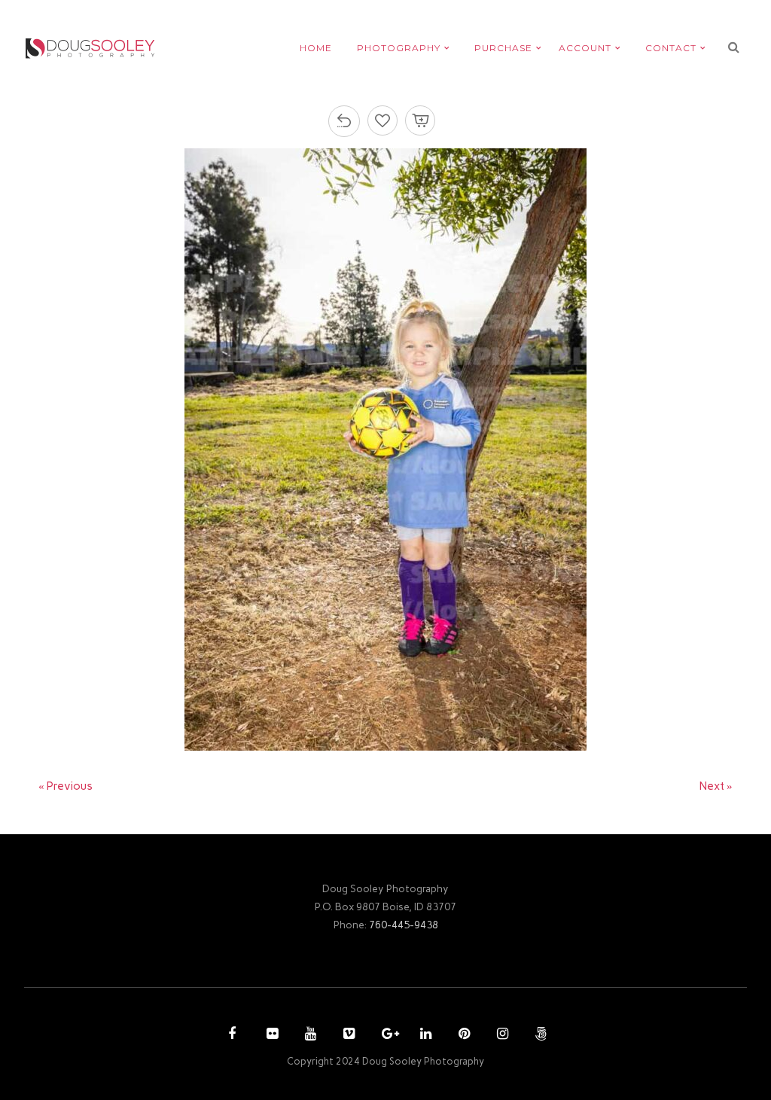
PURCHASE (503, 47)
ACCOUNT (585, 47)
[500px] (539, 1035)
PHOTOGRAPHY (398, 47)
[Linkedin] (424, 1035)
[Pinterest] (462, 1035)
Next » (716, 786)
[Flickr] (270, 1035)
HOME (316, 47)
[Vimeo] (347, 1035)
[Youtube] (309, 1035)
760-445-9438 (403, 925)
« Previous (65, 786)
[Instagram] (501, 1035)
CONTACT (670, 47)
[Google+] (385, 1035)
